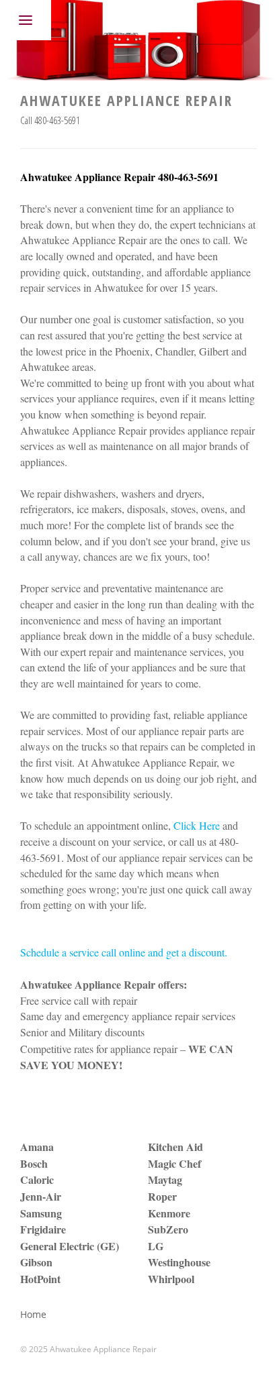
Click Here (196, 825)
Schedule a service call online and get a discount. (123, 952)
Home (33, 1315)
